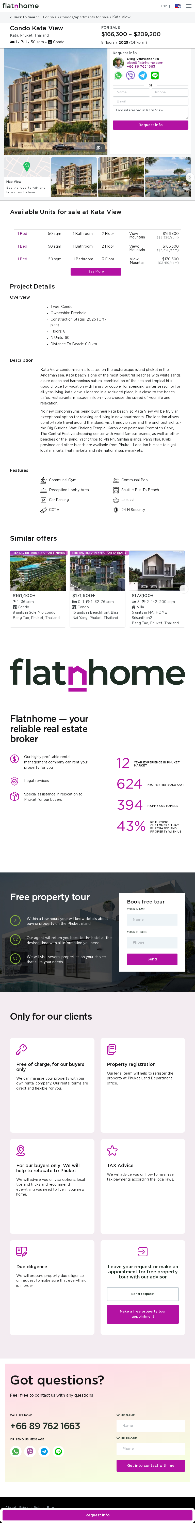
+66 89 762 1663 (141, 66)
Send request (143, 1294)
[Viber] (130, 75)
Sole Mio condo (42, 612)
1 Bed (22, 233)
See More (96, 271)
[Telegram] (143, 75)
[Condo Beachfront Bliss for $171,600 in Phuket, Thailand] (97, 571)
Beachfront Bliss (104, 612)
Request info (98, 1515)
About (11, 1507)
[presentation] (190, 177)
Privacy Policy (31, 1507)
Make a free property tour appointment (143, 1314)
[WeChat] (155, 75)
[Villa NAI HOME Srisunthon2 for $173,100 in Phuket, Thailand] (157, 571)
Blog (51, 1507)
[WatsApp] (118, 75)
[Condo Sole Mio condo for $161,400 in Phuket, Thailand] (38, 571)
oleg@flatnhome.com (145, 63)
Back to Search (26, 17)
